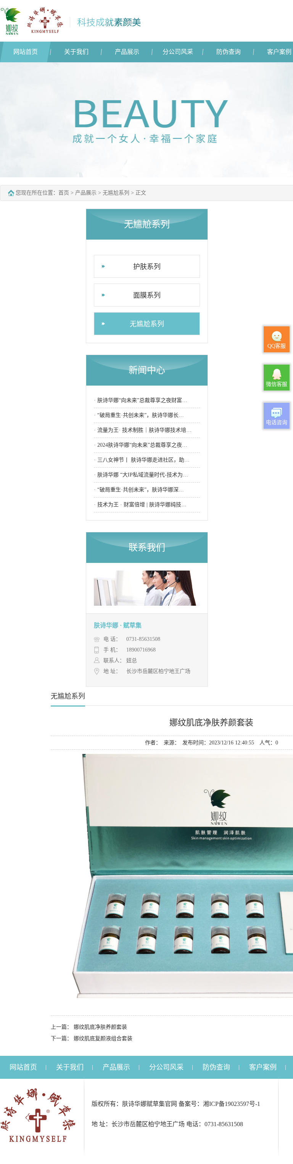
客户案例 (263, 1067)
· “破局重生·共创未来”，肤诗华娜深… (139, 490)
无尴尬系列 (116, 193)
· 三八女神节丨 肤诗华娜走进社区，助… (142, 460)
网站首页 (25, 52)
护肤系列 (147, 267)
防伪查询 (228, 52)
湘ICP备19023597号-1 (231, 1104)
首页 (63, 193)
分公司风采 (178, 52)
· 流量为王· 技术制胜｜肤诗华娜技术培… (143, 430)
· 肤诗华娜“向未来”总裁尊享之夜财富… (140, 400)
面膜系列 (147, 295)
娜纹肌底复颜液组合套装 (103, 1038)
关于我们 (76, 52)
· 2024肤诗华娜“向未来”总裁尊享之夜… (140, 445)
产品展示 (127, 52)
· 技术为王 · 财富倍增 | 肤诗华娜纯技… (140, 504)
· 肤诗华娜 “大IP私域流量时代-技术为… (141, 475)
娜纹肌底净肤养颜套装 (100, 1027)
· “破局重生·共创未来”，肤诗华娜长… (139, 415)
